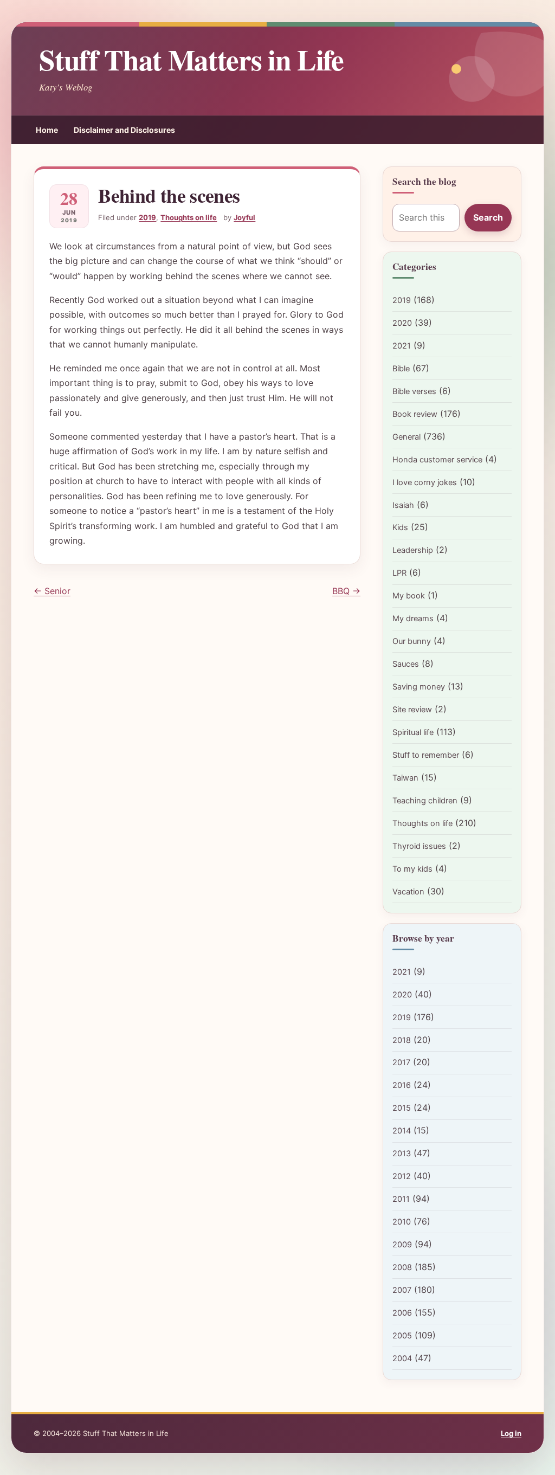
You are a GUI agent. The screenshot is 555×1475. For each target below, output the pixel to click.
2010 (401, 1222)
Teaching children (424, 801)
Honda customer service (437, 460)
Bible (401, 368)
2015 (401, 1108)
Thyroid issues (419, 846)
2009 (402, 1244)
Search (488, 217)
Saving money (418, 687)
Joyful (244, 217)
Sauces (405, 664)
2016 (401, 1085)
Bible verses (414, 391)
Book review (414, 414)
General (406, 437)
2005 (402, 1336)
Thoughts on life (188, 217)
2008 (402, 1267)
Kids (400, 527)
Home (47, 129)
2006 (402, 1313)
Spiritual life (413, 732)
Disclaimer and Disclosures (124, 129)
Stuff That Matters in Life (191, 59)
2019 (147, 217)
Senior (52, 590)
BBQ (346, 590)
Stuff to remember (425, 755)
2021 (401, 346)
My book (408, 596)
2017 (401, 1062)
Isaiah (403, 505)
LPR (399, 573)
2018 (401, 1040)
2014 (401, 1131)
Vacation (408, 892)
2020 (402, 323)
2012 (401, 1176)
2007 (401, 1290)
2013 (401, 1153)
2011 (401, 1199)
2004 (402, 1358)
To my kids (412, 869)
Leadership (412, 550)
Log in (511, 1433)
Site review (412, 709)
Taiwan (405, 778)
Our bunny (411, 641)
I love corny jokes (424, 482)
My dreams (413, 618)
